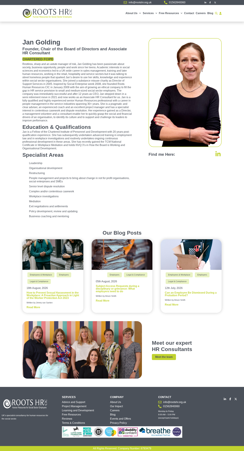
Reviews (67, 418)
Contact (189, 13)
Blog (210, 13)
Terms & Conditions (73, 422)
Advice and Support (73, 402)
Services (148, 13)
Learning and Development (78, 410)
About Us (131, 13)
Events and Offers (120, 418)
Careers (201, 13)
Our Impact (116, 406)
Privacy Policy (118, 422)
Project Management (74, 406)
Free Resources (169, 13)
